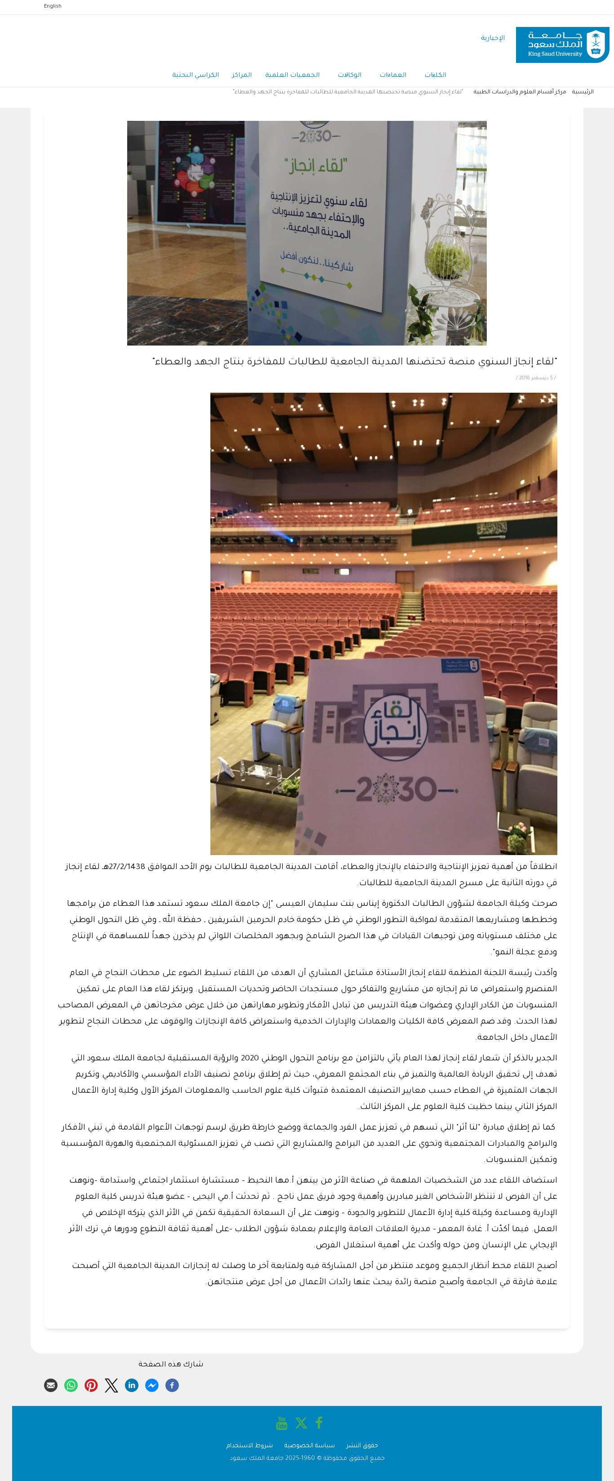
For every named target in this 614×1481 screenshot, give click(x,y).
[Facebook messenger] (152, 1384)
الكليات (435, 76)
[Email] (51, 1384)
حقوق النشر (362, 1446)
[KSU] (563, 39)
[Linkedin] (131, 1384)
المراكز (242, 76)
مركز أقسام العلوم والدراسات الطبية (520, 92)
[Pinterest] (91, 1384)
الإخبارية (493, 39)
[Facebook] (172, 1384)
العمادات (392, 76)
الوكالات (349, 76)
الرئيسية (583, 92)
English (53, 6)
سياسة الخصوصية (310, 1446)
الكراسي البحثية (195, 76)
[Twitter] (111, 1384)
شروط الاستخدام (250, 1446)
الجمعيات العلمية (292, 76)
